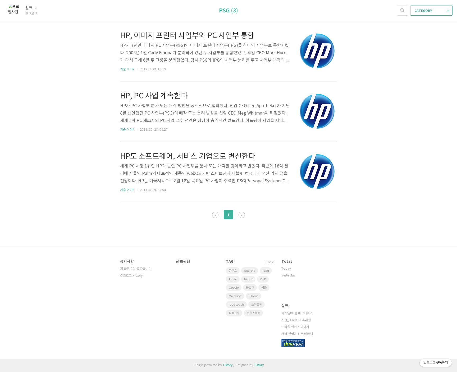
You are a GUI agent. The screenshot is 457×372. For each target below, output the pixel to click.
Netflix (248, 279)
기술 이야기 (127, 69)
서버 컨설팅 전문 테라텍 (297, 334)
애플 (264, 287)
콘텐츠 (233, 271)
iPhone (253, 296)
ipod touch (236, 304)
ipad (266, 271)
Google (234, 287)
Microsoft (235, 296)
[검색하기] (402, 10)
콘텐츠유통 (253, 313)
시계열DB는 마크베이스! (297, 313)
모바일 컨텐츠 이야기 (295, 327)
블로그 (250, 287)
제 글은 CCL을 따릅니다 (136, 269)
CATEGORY (423, 11)
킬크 (29, 8)
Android (249, 271)
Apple (233, 279)
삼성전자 (234, 313)
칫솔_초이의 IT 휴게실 (296, 320)
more (269, 262)
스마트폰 (256, 304)
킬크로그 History (131, 276)
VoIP (263, 279)
